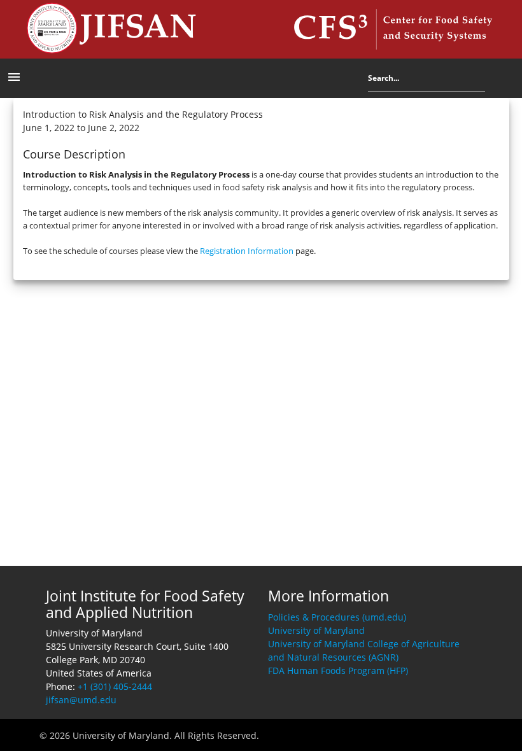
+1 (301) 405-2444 (115, 686)
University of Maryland (316, 630)
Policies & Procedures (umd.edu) (337, 617)
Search (495, 80)
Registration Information (246, 250)
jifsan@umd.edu (81, 700)
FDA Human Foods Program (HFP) (338, 670)
